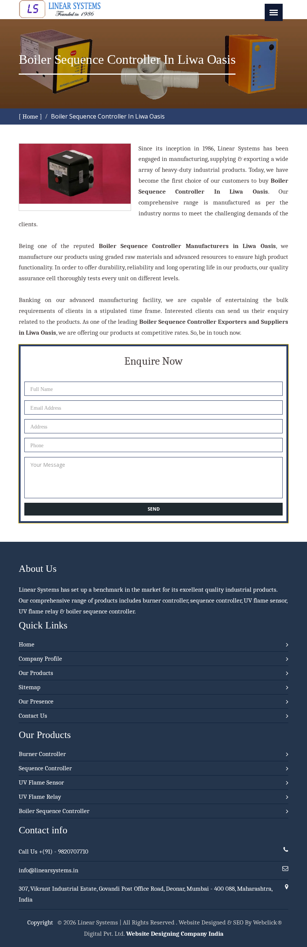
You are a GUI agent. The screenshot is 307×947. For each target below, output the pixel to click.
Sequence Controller (45, 768)
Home (26, 644)
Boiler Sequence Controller (54, 811)
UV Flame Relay (40, 796)
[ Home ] (30, 116)
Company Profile (40, 658)
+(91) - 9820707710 (63, 851)
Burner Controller (42, 754)
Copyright (40, 922)
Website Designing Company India (175, 933)
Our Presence (36, 701)
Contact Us (33, 715)
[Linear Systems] (60, 16)
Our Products (36, 672)
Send (154, 509)
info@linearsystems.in (48, 870)
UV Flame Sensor (41, 782)
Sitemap (29, 687)
